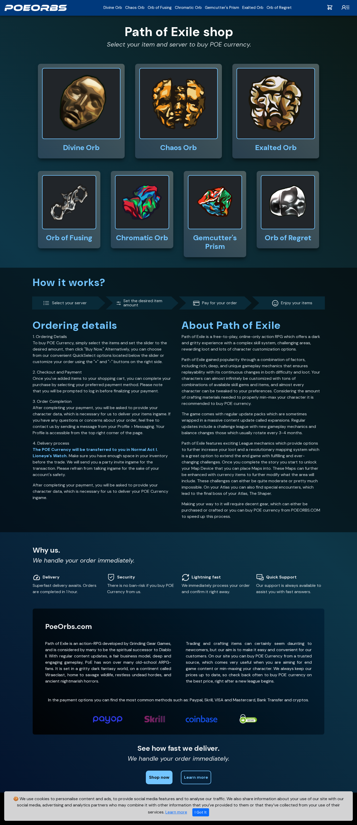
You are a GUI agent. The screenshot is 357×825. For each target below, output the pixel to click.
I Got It (201, 812)
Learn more (176, 812)
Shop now (159, 777)
